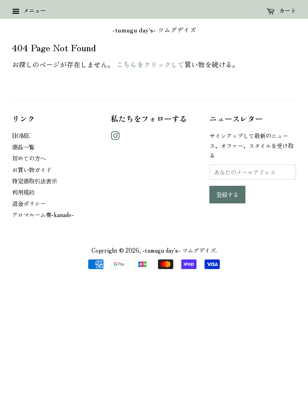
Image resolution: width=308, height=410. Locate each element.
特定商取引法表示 (34, 181)
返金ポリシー (29, 203)
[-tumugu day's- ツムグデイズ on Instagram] (115, 137)
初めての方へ (29, 158)
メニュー (34, 10)
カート (287, 10)
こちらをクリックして (150, 64)
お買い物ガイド (31, 169)
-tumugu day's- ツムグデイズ (154, 29)
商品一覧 (23, 147)
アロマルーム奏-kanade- (43, 214)
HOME (21, 135)
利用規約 (23, 192)
